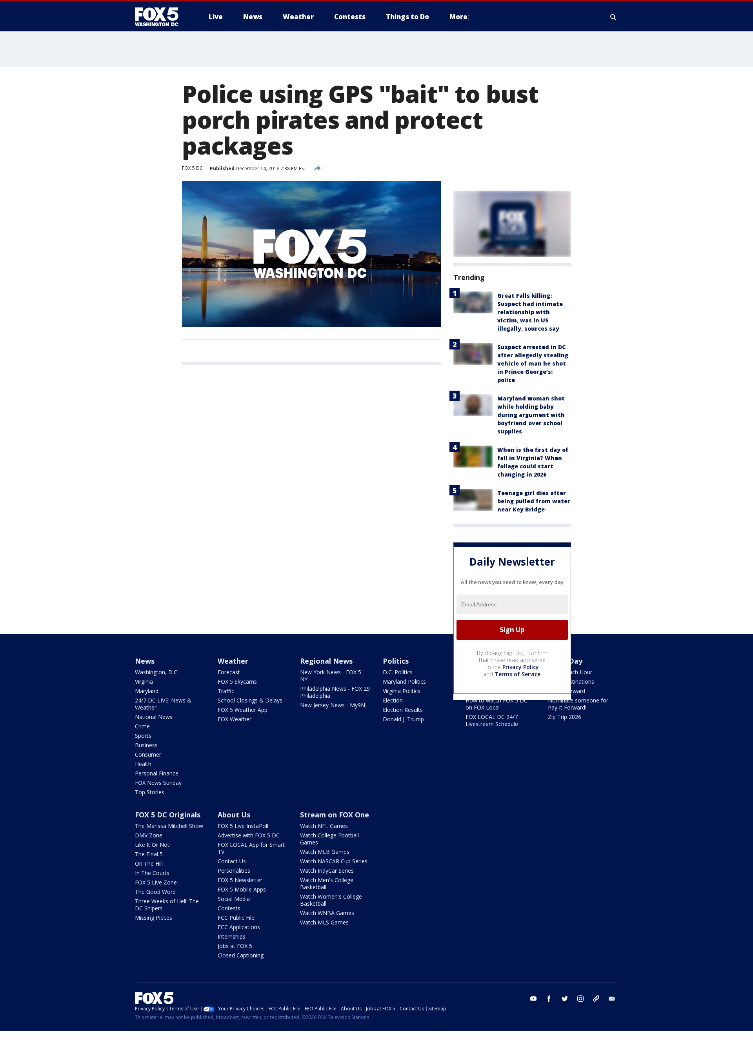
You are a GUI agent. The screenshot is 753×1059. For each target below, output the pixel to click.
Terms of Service (517, 674)
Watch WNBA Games (327, 913)
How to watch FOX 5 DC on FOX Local (496, 704)
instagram (580, 998)
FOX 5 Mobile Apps (242, 889)
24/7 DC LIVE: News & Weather (163, 704)
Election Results (403, 709)
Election (393, 700)
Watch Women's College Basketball (331, 900)
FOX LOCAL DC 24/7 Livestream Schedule (492, 720)
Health (143, 764)
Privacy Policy (520, 667)
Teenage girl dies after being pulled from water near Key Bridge (533, 501)
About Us (234, 814)
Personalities (234, 870)
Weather (233, 661)
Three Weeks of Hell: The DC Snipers (167, 904)
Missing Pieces (153, 917)
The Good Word (155, 891)
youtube (533, 998)
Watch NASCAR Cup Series (333, 861)
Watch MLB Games (324, 851)
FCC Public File (236, 917)
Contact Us (232, 861)
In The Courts (152, 873)
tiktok (596, 998)
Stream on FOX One (334, 814)
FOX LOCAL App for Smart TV (251, 848)
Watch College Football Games (329, 839)
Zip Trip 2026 (564, 717)
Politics (396, 661)
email (612, 998)
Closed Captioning (241, 955)
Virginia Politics (401, 691)
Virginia (144, 681)
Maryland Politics (404, 681)
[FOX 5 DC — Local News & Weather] (161, 16)
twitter (564, 998)
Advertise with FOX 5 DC (249, 835)
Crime (142, 726)
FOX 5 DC (192, 168)
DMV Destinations (571, 681)
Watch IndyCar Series (327, 870)
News (145, 661)
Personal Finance (156, 773)
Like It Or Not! (153, 844)
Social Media (234, 899)
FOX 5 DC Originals (167, 814)
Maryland (146, 691)
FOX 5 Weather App (242, 709)
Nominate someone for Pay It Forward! (578, 704)
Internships (232, 936)
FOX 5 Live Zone (156, 882)
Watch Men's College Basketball (326, 883)
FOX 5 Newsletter (240, 880)
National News (154, 717)
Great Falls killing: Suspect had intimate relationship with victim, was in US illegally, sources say (530, 312)
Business (146, 745)
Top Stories (149, 792)
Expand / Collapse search (613, 17)
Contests (229, 908)
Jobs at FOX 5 (235, 946)
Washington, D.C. (156, 672)
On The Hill (149, 863)
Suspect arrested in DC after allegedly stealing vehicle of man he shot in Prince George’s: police (532, 363)
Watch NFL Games (324, 826)
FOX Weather (234, 719)
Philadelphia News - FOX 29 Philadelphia (335, 692)
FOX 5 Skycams (237, 681)
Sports (143, 735)
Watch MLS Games (324, 922)
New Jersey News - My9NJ (333, 705)
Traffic (226, 691)
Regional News (326, 661)
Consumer (148, 754)
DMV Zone (148, 835)
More (458, 16)
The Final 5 (149, 854)
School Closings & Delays (250, 700)
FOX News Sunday (158, 782)
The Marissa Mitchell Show (169, 826)
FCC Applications (239, 927)
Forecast (229, 672)
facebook (549, 998)
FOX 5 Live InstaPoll (243, 826)
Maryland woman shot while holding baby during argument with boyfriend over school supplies (531, 415)
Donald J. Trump (403, 719)
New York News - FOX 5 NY (330, 675)
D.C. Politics (398, 672)
